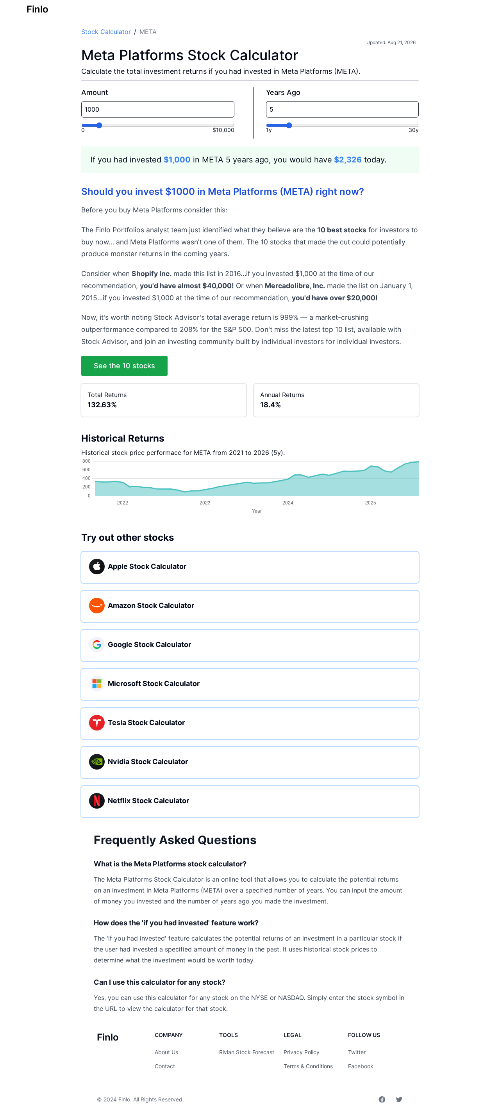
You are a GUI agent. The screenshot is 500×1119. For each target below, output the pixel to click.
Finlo (124, 1099)
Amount (94, 92)
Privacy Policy (302, 1052)
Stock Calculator (106, 32)
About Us (166, 1052)
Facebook (360, 1066)
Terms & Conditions (308, 1066)
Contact (165, 1066)
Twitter (357, 1052)
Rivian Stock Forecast (246, 1052)
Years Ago (283, 92)
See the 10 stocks (124, 366)
